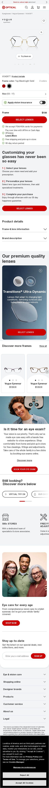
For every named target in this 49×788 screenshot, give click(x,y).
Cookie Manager (16, 762)
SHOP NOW (11, 623)
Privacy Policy (32, 757)
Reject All (24, 775)
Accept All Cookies (24, 783)
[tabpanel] (13, 373)
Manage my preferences (24, 767)
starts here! (24, 2)
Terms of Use (9, 759)
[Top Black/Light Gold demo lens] (9, 86)
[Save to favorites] (44, 21)
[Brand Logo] (7, 21)
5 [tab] (31, 503)
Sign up (38, 656)
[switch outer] (43, 102)
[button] (38, 7)
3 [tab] (16, 380)
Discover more (24, 460)
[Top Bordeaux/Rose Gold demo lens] (3, 86)
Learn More (11, 135)
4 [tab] (29, 503)
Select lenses (24, 119)
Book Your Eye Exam (24, 469)
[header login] (32, 7)
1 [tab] (9, 380)
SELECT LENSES (24, 208)
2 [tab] (12, 380)
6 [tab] (32, 503)
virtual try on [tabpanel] (17, 494)
